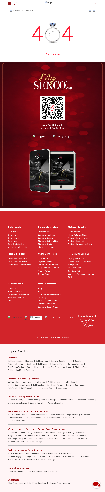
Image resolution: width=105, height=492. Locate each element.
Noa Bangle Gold (14, 439)
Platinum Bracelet (76, 241)
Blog (40, 288)
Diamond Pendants (67, 400)
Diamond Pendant (46, 247)
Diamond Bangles (37, 403)
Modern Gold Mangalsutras (19, 385)
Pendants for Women (36, 436)
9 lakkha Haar (29, 460)
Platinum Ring (74, 232)
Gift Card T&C (74, 268)
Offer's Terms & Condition (80, 261)
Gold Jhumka (40, 439)
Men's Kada (85, 415)
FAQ (40, 291)
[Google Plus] (85, 325)
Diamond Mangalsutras (17, 403)
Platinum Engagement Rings (19, 456)
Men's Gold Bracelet (33, 418)
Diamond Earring (45, 238)
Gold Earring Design (16, 367)
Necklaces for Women (77, 436)
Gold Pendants (54, 382)
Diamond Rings (58, 364)
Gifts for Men (56, 456)
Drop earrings (61, 388)
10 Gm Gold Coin (14, 460)
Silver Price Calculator (17, 258)
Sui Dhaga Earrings (75, 364)
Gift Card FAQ (74, 271)
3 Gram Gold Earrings (46, 460)
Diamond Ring (44, 232)
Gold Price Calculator (17, 261)
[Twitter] (82, 321)
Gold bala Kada (68, 439)
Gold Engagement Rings (35, 453)
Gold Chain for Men (16, 244)
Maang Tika (54, 439)
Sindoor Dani (70, 456)
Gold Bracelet (43, 364)
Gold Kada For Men (15, 370)
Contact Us (43, 258)
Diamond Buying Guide (48, 307)
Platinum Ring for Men (78, 238)
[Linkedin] (90, 325)
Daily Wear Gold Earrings (55, 432)
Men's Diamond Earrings (18, 415)
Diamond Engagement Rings (60, 453)
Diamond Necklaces (86, 400)
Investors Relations (16, 297)
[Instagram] (93, 321)
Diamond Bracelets (55, 403)
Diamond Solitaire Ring (48, 241)
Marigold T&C (74, 264)
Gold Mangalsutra (15, 361)
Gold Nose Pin (31, 370)
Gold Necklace (14, 232)
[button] (9, 3)
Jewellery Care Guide (47, 300)
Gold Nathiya (82, 439)
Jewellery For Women (16, 432)
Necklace (29, 361)
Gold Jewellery (42, 361)
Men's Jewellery (57, 415)
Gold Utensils (84, 456)
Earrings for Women (76, 432)
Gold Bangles (13, 241)
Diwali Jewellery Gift (16, 471)
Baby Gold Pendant (15, 364)
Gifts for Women (41, 456)
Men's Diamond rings (39, 415)
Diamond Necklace (46, 235)
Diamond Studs (45, 244)
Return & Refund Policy (48, 264)
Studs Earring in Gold (44, 388)
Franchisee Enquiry (46, 304)
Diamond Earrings (48, 400)
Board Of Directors (16, 291)
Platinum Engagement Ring (80, 244)
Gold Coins (54, 471)
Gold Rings (31, 364)
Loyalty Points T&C (76, 258)
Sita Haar (28, 439)
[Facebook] (87, 321)
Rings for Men (72, 415)
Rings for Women (35, 432)
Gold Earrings (13, 238)
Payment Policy (45, 261)
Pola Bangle (13, 388)
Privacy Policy (44, 271)
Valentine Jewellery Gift (37, 471)
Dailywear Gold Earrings (75, 385)
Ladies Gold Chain (52, 367)
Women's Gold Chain (17, 247)
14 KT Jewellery (76, 361)
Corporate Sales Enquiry (48, 268)
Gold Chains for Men (55, 385)
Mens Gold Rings (69, 418)
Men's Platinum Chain (77, 235)
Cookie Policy (44, 274)
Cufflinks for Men (15, 418)
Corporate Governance (18, 294)
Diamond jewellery (15, 400)
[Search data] (11, 10)
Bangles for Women (16, 436)
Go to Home (52, 54)
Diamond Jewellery (58, 361)
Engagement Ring (15, 453)
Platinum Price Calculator (19, 264)
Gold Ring (12, 235)
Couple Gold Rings (34, 442)
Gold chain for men (52, 418)
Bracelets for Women (56, 436)
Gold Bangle (67, 367)
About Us (12, 288)
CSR (9, 300)
